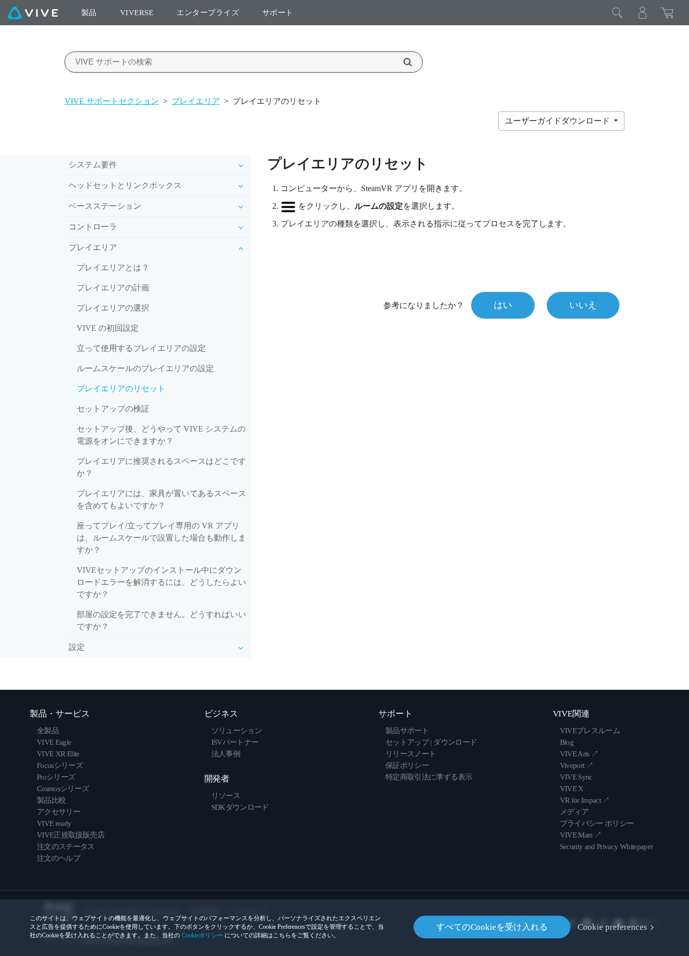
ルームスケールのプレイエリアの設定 (145, 368)
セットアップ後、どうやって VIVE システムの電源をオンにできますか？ (161, 435)
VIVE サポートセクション (112, 101)
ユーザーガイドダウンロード (558, 120)
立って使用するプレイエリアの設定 (141, 348)
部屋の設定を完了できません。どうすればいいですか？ (161, 620)
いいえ (583, 305)
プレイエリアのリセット (121, 388)
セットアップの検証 (113, 408)
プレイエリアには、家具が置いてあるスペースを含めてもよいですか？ (161, 499)
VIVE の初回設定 (108, 328)
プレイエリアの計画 (113, 287)
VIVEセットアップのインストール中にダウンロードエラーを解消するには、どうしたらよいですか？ (161, 582)
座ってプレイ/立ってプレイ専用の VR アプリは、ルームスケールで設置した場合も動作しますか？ (161, 537)
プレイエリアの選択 (113, 308)
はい (503, 305)
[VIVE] (33, 12)
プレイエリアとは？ (113, 267)
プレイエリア (195, 101)
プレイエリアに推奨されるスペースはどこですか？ (161, 467)
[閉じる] (617, 12)
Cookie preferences (612, 927)
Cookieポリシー (202, 935)
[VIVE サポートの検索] (402, 62)
